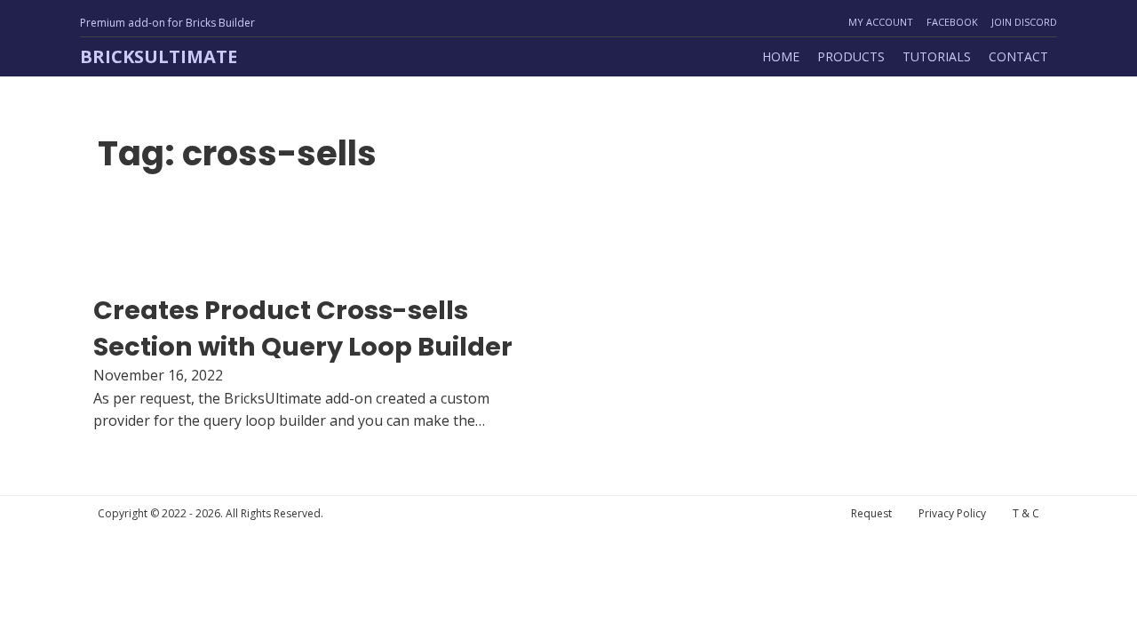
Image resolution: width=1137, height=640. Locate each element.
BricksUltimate (158, 56)
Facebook (952, 21)
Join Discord (1024, 21)
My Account (880, 21)
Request (871, 513)
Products (851, 56)
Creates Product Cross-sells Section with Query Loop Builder (303, 328)
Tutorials (936, 56)
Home (780, 56)
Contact (1018, 56)
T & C (1026, 513)
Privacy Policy (952, 513)
